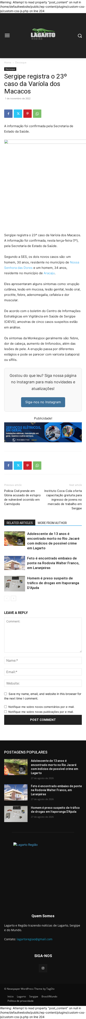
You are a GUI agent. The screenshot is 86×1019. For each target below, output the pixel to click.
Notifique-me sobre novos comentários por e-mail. (41, 706)
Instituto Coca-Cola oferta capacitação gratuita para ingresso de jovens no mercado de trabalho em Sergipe (63, 499)
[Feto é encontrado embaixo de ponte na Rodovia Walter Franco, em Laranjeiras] (14, 563)
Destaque (21, 62)
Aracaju (49, 273)
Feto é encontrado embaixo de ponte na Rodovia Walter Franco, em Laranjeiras (53, 563)
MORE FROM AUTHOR (52, 523)
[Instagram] (43, 968)
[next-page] (13, 598)
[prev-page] (6, 598)
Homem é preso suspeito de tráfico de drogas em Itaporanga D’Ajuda (53, 583)
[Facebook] (8, 113)
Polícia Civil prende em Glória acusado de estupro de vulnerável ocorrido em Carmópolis (22, 497)
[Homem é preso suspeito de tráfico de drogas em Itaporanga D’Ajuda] (14, 583)
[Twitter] (18, 113)
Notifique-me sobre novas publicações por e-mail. (41, 711)
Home (7, 62)
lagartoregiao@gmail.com (34, 939)
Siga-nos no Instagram (43, 402)
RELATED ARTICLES (20, 523)
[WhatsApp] (37, 113)
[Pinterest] (27, 113)
